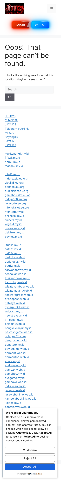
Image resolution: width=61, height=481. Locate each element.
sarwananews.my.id (18, 270)
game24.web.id (15, 369)
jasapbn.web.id (15, 390)
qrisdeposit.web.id (17, 299)
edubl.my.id (12, 361)
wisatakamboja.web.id (19, 286)
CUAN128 (11, 120)
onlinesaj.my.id (14, 215)
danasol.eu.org (14, 186)
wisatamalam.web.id (18, 290)
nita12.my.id (12, 174)
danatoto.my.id (15, 344)
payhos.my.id (13, 236)
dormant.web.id (15, 353)
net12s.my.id (13, 253)
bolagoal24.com (15, 336)
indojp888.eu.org (16, 199)
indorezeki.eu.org (16, 178)
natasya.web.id (15, 303)
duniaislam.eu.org (16, 191)
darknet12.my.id (15, 261)
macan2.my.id (14, 166)
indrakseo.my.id (15, 386)
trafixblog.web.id (16, 282)
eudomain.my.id (15, 365)
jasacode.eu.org (15, 203)
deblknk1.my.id (14, 232)
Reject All (30, 458)
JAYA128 (10, 124)
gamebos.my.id (15, 373)
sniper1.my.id (13, 220)
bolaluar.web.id (15, 323)
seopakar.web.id (16, 274)
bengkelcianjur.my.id (18, 328)
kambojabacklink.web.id (21, 398)
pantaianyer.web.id (17, 407)
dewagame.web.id (17, 348)
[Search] (9, 97)
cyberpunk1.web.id (17, 307)
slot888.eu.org (14, 182)
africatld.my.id (14, 319)
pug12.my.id (12, 265)
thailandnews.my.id (17, 278)
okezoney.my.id (15, 228)
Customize (30, 450)
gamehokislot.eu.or (17, 195)
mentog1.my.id (14, 211)
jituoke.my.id (13, 245)
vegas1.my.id (13, 224)
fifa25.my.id (12, 157)
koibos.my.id (13, 402)
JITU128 (10, 116)
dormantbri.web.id (17, 357)
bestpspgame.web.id (19, 332)
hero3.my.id (12, 162)
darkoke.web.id (15, 257)
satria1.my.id (13, 249)
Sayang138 (12, 137)
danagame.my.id (16, 340)
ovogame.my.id (15, 378)
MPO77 (9, 132)
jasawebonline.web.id (19, 394)
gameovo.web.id (16, 382)
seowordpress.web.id (19, 294)
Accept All (29, 466)
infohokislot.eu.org (17, 207)
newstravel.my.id (16, 315)
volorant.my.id (14, 311)
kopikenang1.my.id (17, 153)
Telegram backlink (17, 128)
